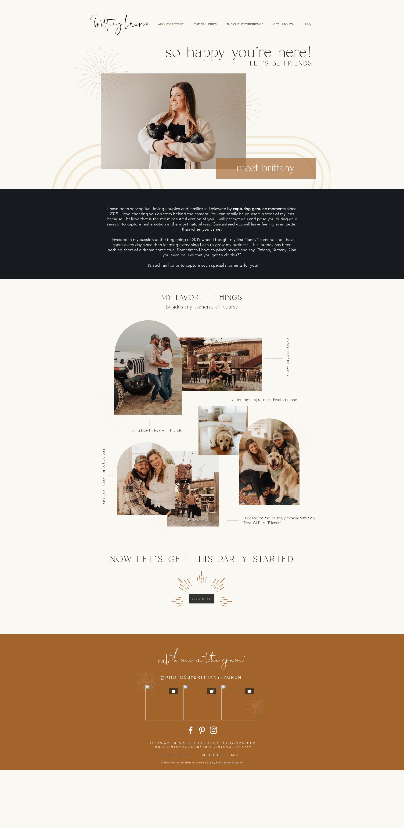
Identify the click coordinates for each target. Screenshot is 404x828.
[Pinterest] (202, 730)
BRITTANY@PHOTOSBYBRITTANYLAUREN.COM (203, 746)
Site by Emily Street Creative (224, 762)
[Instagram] (213, 730)
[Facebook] (190, 730)
